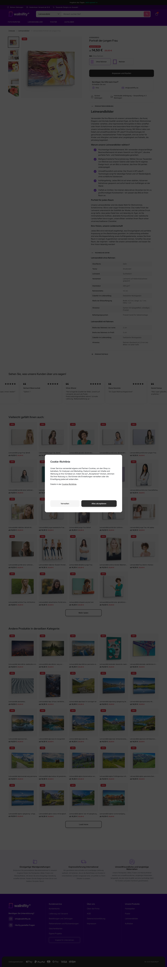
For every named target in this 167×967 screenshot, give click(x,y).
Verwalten (65, 503)
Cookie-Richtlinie (69, 484)
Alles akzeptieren (99, 503)
